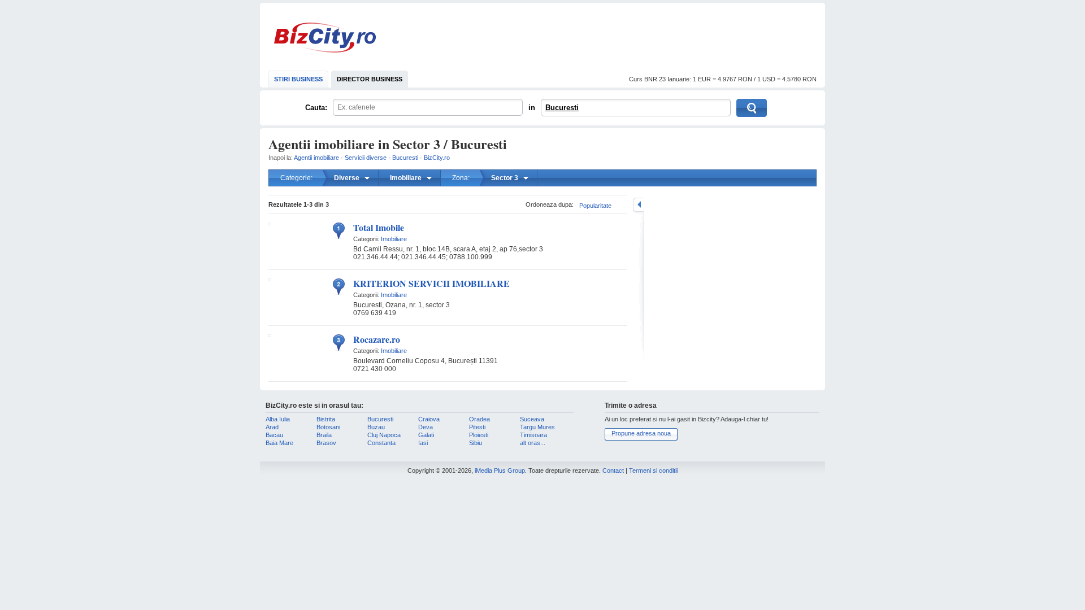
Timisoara (533, 435)
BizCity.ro (325, 38)
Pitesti (477, 427)
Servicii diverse (366, 157)
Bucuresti (562, 107)
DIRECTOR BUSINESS (369, 79)
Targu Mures (537, 427)
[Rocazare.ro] (269, 335)
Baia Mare (279, 442)
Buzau (376, 427)
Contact (613, 470)
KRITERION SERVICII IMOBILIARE (431, 283)
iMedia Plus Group (500, 470)
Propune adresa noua (641, 433)
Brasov (326, 442)
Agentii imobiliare (316, 157)
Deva (425, 427)
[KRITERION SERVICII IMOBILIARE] (269, 279)
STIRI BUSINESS (298, 79)
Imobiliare (394, 239)
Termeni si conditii (653, 470)
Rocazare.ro (376, 339)
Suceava (532, 419)
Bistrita (325, 419)
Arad (272, 427)
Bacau (274, 435)
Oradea (479, 419)
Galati (426, 435)
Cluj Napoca (384, 435)
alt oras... (532, 442)
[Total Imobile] (269, 223)
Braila (324, 435)
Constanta (381, 442)
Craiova (429, 419)
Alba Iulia (278, 419)
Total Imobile (378, 227)
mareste (638, 205)
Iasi (423, 442)
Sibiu (475, 442)
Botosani (328, 427)
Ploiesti (478, 435)
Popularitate (595, 205)
